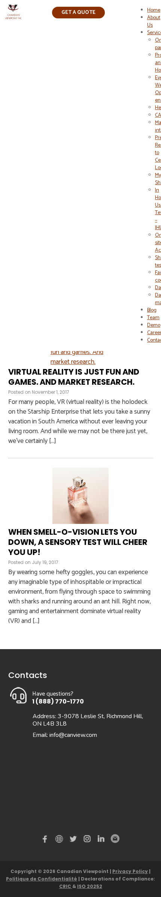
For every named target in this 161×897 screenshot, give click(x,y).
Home (153, 10)
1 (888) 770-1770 (58, 701)
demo (60, 839)
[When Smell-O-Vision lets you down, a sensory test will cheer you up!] (80, 522)
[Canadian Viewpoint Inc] (13, 17)
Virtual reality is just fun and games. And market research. (73, 376)
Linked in (101, 840)
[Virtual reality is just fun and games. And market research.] (80, 362)
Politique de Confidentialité (41, 879)
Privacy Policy (130, 871)
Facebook (46, 840)
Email (114, 838)
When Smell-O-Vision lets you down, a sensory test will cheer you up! (78, 542)
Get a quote (78, 12)
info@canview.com (73, 735)
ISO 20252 (89, 886)
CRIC (65, 886)
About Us (153, 22)
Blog (152, 310)
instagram (87, 840)
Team (153, 318)
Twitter (74, 840)
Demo (153, 325)
